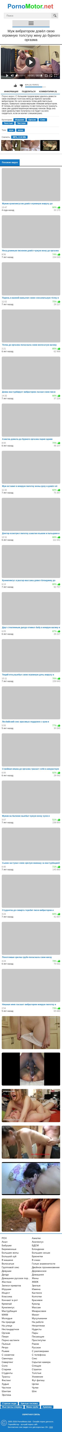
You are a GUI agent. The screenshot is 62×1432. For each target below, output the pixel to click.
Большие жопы (10, 1252)
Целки (35, 1384)
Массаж (36, 1307)
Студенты (7, 1373)
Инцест (6, 1292)
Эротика (6, 1394)
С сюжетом (8, 1354)
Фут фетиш (38, 1380)
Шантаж (6, 1391)
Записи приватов (11, 1285)
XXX (51, 1427)
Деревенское (39, 1271)
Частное (21, 123)
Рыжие (5, 1351)
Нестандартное (10, 1329)
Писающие (38, 1336)
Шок (34, 1391)
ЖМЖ (35, 1281)
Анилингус (38, 1241)
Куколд (36, 1303)
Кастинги (37, 1292)
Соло (5, 1365)
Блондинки (38, 1249)
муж (11, 130)
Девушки (6, 1271)
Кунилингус (8, 1307)
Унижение (37, 1376)
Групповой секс (10, 1267)
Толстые (8, 123)
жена (20, 130)
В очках (36, 1260)
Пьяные (6, 1343)
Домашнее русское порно (16, 1278)
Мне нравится (15, 85)
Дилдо (5, 1274)
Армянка (47, 1407)
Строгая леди (9, 1403)
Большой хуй (9, 1256)
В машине (7, 1260)
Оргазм (32, 120)
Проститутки (39, 1340)
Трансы (6, 1376)
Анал (4, 1241)
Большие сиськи (41, 1252)
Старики (6, 1369)
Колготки (37, 1296)
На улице (7, 1325)
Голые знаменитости (43, 1263)
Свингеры (7, 1358)
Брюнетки (37, 1256)
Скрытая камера (41, 1362)
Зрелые (36, 1285)
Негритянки (38, 1325)
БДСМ (35, 1245)
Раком (35, 1343)
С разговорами (40, 1351)
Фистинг (6, 1380)
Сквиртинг (7, 1362)
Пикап (5, 1336)
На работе (38, 1322)
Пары (35, 1332)
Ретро (5, 1347)
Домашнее (38, 1274)
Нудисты (37, 1329)
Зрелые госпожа (29, 1403)
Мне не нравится (21, 85)
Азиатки (36, 1238)
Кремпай (7, 1303)
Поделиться (28, 91)
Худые (5, 1384)
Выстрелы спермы (12, 1407)
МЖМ (5, 1314)
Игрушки (19, 120)
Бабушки (7, 1245)
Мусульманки (39, 1318)
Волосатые (8, 1263)
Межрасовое (39, 1311)
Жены (35, 1278)
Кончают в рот (10, 1300)
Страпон (37, 1369)
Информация (11, 91)
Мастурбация (9, 1311)
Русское (36, 1347)
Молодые (7, 1318)
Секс (42, 120)
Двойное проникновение (46, 1267)
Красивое (37, 1300)
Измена (36, 1289)
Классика (7, 1296)
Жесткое (6, 1281)
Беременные (9, 1249)
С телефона (39, 1354)
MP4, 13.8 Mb (19, 137)
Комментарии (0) (48, 91)
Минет (35, 1314)
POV (4, 1238)
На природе (8, 1322)
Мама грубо (32, 1407)
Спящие (36, 1365)
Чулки (35, 1387)
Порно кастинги (10, 1340)
